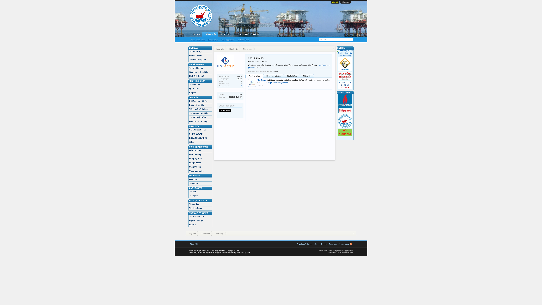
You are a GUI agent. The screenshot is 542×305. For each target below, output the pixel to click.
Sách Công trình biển (198, 113)
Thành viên (210, 34)
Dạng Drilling (195, 167)
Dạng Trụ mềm (195, 159)
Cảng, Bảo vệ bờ (196, 171)
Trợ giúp (324, 244)
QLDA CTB (194, 89)
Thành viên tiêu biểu (198, 40)
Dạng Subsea (195, 163)
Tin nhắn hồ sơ (254, 76)
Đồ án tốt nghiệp (196, 105)
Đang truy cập (213, 40)
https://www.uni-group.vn (278, 82)
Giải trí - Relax (195, 56)
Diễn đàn (195, 34)
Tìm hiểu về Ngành (197, 60)
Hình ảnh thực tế (196, 76)
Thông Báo (194, 204)
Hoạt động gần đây (227, 40)
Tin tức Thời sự (196, 68)
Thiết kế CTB (194, 84)
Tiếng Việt (194, 244)
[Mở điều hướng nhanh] (333, 49)
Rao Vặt (192, 225)
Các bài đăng (292, 76)
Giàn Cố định (195, 150)
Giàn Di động (195, 154)
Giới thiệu (225, 34)
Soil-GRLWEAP (196, 134)
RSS (351, 244)
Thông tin (193, 183)
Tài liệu (192, 192)
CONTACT (256, 34)
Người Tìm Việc (196, 221)
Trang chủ (333, 244)
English (192, 93)
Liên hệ (317, 244)
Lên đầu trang (343, 244)
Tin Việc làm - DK (197, 216)
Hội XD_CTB (242, 34)
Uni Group (261, 80)
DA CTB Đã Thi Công (198, 121)
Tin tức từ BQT (195, 51)
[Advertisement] (274, 140)
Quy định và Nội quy (304, 244)
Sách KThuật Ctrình (197, 117)
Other (191, 142)
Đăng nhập (345, 2)
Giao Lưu (193, 179)
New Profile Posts (243, 40)
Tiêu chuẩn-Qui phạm (198, 109)
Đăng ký (335, 2)
